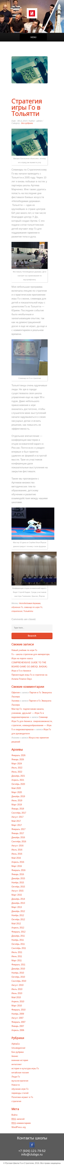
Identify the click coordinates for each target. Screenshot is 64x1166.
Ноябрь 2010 (17, 973)
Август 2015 (17, 891)
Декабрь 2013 (18, 903)
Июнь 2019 (16, 800)
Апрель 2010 (17, 1001)
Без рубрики (27, 123)
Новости (15, 1085)
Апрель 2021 (17, 780)
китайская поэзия (20, 1072)
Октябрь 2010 (18, 977)
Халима (15, 701)
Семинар (43, 717)
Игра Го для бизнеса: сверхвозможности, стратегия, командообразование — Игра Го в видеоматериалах (32, 725)
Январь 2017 (17, 833)
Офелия (15, 692)
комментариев (21, 1123)
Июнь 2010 (16, 993)
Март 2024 (16, 763)
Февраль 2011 (18, 964)
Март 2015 (16, 895)
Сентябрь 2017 (18, 813)
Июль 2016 (16, 849)
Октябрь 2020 (18, 784)
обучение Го (17, 607)
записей (17, 1119)
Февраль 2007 (18, 1022)
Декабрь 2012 (18, 911)
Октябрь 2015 (18, 886)
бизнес (14, 1056)
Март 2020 (16, 792)
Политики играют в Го (22, 1097)
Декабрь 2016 (18, 837)
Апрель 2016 (17, 862)
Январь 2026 (17, 759)
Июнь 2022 (16, 772)
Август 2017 (17, 817)
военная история (19, 1060)
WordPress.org (18, 1127)
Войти (14, 1115)
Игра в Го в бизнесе (21, 670)
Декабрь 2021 (18, 776)
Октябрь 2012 (18, 919)
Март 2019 (16, 804)
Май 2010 (16, 997)
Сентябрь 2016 (18, 841)
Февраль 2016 (18, 870)
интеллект (16, 1064)
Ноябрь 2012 (17, 915)
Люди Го (15, 1076)
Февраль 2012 (18, 932)
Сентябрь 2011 (18, 948)
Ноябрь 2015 (17, 882)
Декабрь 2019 (18, 796)
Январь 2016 (17, 874)
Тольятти (28, 611)
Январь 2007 (17, 1026)
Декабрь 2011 (18, 936)
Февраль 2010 (18, 1009)
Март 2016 (16, 866)
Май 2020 (16, 788)
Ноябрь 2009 (17, 1014)
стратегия (16, 611)
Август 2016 (17, 845)
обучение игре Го (19, 1089)
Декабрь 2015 (18, 878)
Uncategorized (18, 1048)
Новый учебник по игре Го (24, 650)
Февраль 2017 (18, 829)
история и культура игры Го (25, 1068)
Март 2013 (16, 907)
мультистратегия (19, 1081)
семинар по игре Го (33, 607)
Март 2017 (16, 825)
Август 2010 (17, 985)
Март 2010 (16, 1005)
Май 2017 (16, 821)
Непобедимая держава (30, 603)
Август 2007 (17, 1018)
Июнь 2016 (16, 854)
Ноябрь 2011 (17, 940)
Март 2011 (16, 960)
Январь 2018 (17, 808)
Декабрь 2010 (18, 968)
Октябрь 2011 (18, 944)
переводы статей (19, 1093)
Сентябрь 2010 (18, 981)
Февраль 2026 (18, 755)
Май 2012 (16, 923)
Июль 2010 (16, 989)
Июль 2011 (16, 952)
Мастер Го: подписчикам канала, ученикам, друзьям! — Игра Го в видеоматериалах (27, 713)
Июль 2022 (16, 767)
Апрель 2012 (17, 927)
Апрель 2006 (17, 1030)
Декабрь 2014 (18, 899)
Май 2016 (16, 858)
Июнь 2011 (16, 956)
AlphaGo (15, 1044)
